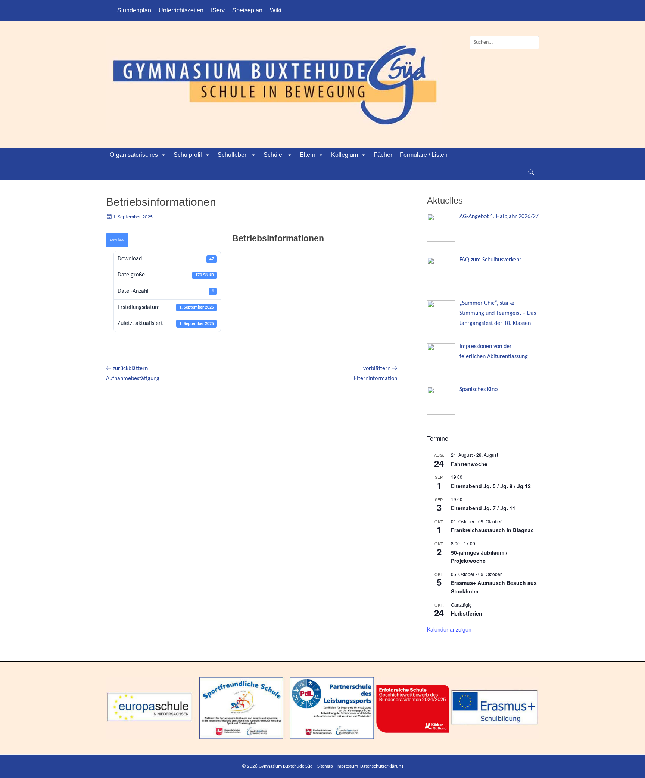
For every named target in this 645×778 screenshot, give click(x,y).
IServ (218, 10)
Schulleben (233, 155)
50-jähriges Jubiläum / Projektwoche (479, 557)
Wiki (275, 10)
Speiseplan (247, 10)
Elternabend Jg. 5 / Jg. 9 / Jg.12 (491, 486)
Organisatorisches (134, 155)
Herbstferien (466, 613)
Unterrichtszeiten (181, 10)
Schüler (274, 155)
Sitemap (325, 766)
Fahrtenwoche (469, 464)
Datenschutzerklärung (381, 766)
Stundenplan (134, 10)
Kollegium (344, 155)
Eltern (307, 155)
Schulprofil (188, 155)
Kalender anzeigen (449, 629)
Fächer (383, 155)
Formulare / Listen (424, 155)
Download (117, 239)
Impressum (347, 766)
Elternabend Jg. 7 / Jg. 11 (483, 508)
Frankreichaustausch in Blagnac (492, 530)
